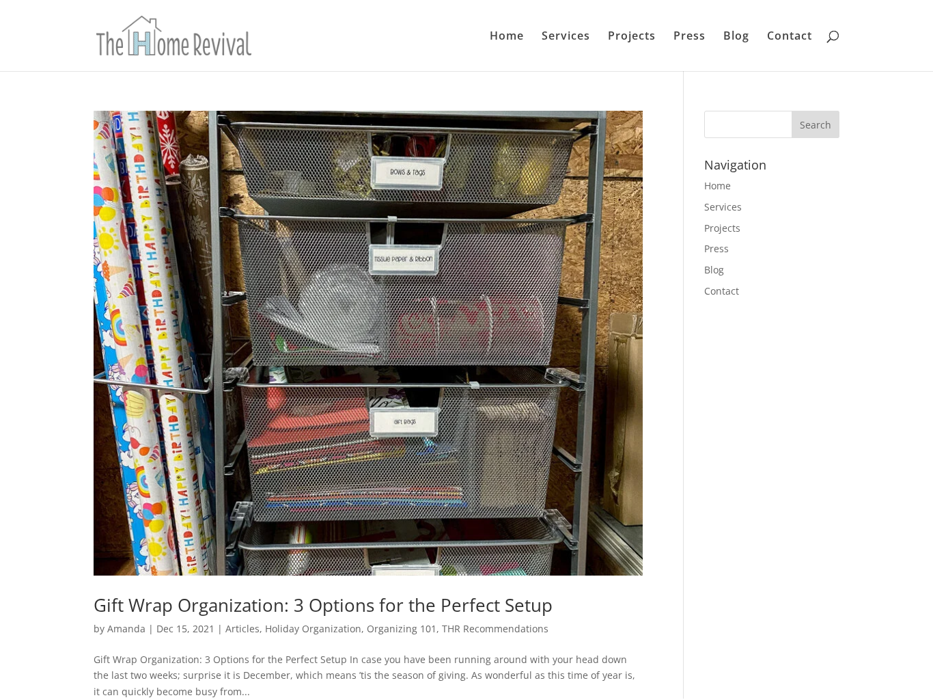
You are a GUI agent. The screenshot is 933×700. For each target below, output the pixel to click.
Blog (736, 37)
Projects (632, 37)
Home (507, 37)
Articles (242, 628)
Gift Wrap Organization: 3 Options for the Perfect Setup (323, 605)
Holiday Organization (313, 628)
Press (689, 37)
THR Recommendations (495, 628)
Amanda (126, 628)
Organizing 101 (401, 628)
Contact (789, 37)
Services (566, 37)
